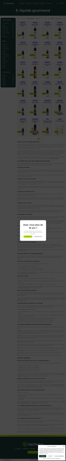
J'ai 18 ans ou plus (27, 236)
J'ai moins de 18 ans (38, 236)
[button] (63, 446)
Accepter (43, 456)
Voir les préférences (59, 456)
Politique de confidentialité (47, 458)
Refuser (50, 456)
